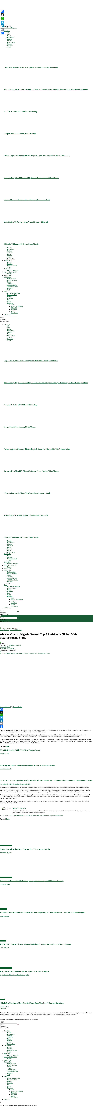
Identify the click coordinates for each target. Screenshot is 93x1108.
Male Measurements (57, 815)
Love (12, 304)
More (5, 291)
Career (9, 282)
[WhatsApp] (46, 715)
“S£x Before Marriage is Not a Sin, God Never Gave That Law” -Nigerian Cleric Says (32, 1003)
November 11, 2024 (5, 852)
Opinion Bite (7, 277)
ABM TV (14, 308)
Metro (9, 301)
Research (10, 288)
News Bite (7, 31)
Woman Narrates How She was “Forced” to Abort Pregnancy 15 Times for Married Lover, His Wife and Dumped (42, 912)
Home (2, 630)
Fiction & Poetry (12, 280)
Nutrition (9, 264)
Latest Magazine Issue (13, 293)
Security (9, 44)
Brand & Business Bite (10, 272)
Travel (9, 267)
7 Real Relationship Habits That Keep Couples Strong (20, 750)
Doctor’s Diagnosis (12, 270)
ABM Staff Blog (12, 285)
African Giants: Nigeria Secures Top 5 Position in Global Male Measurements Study (27, 815)
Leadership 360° (12, 295)
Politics (9, 40)
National (9, 39)
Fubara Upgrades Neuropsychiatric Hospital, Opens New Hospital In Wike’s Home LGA (37, 156)
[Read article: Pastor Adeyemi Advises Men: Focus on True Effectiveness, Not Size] (46, 833)
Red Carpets (14, 313)
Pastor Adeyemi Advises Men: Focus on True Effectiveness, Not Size (25, 849)
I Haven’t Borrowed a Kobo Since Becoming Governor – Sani (27, 200)
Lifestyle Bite (7, 260)
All (8, 32)
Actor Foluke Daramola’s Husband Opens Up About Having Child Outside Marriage (31, 881)
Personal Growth (12, 265)
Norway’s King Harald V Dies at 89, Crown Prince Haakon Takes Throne (31, 178)
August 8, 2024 (4, 1006)
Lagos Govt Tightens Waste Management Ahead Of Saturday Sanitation (31, 67)
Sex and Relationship (17, 306)
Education (10, 298)
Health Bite (7, 269)
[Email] (46, 723)
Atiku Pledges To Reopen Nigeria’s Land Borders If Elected (26, 222)
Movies (13, 311)
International (10, 37)
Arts (8, 34)
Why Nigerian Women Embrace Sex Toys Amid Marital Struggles (24, 971)
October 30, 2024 (5, 884)
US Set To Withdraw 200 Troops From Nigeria (21, 244)
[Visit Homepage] (8, 28)
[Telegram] (46, 717)
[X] (46, 712)
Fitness (9, 262)
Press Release (11, 42)
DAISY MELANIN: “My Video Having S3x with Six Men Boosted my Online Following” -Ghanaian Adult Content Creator (46, 780)
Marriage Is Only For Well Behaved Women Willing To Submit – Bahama (27, 765)
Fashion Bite (7, 275)
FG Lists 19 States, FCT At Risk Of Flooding (20, 112)
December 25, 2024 (5, 769)
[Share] (46, 726)
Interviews (14, 309)
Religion (9, 296)
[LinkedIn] (46, 720)
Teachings (10, 283)
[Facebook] (46, 709)
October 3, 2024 (4, 916)
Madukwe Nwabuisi (15, 645)
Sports (9, 47)
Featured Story (11, 278)
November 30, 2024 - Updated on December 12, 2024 (15, 784)
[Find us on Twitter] (0, 1102)
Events (9, 36)
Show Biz (10, 45)
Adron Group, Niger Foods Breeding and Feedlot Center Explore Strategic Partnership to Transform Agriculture (46, 89)
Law (8, 300)
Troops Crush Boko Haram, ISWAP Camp (20, 134)
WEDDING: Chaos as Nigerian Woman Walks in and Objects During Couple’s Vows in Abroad (35, 944)
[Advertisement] (46, 12)
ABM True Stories (12, 286)
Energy (9, 273)
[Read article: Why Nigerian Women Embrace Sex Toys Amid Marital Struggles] (46, 958)
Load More (3, 1008)
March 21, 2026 (4, 753)
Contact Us (7, 314)
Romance (10, 303)
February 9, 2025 (5, 647)
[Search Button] (18, 611)
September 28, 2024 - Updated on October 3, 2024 (14, 975)
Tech (8, 290)
